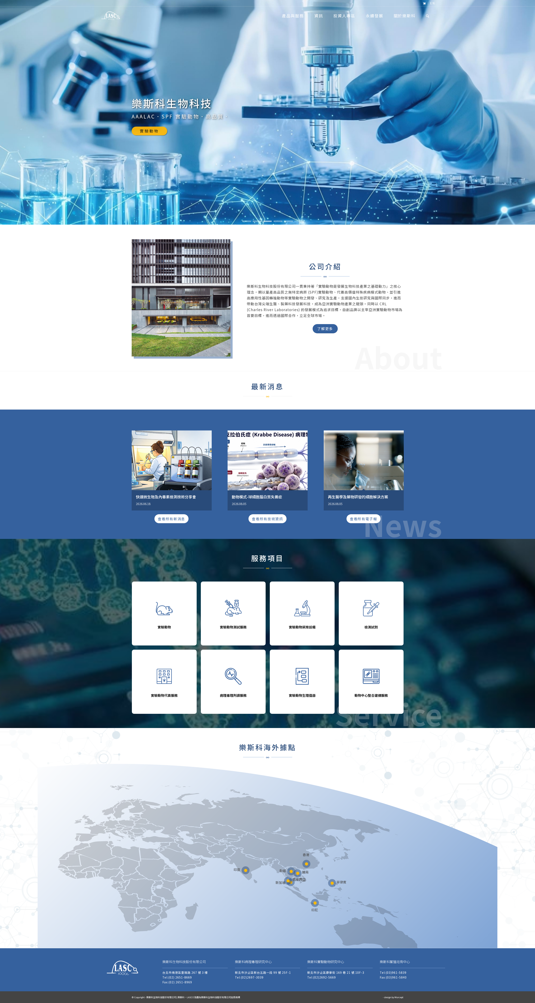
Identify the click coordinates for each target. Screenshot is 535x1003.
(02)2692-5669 (324, 977)
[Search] (428, 15)
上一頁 (3, 108)
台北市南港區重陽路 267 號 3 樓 (185, 972)
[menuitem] (424, 3)
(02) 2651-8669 (180, 977)
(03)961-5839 (396, 972)
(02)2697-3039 (252, 977)
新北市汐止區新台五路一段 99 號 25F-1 (263, 972)
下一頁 (531, 108)
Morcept (399, 997)
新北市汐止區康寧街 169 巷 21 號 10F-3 (335, 972)
